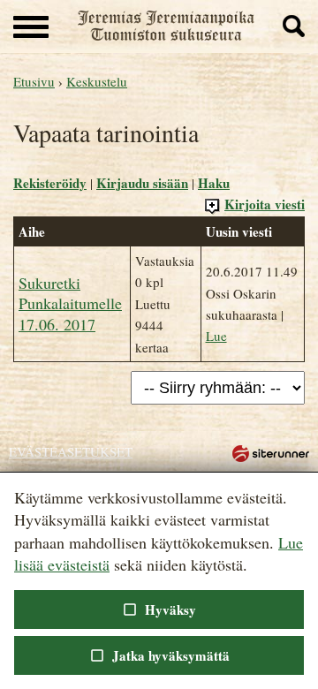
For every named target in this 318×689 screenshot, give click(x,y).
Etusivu (34, 81)
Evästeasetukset (70, 451)
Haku (214, 183)
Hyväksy (159, 609)
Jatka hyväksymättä (158, 655)
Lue (216, 335)
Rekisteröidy (50, 183)
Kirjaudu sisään (142, 183)
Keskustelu (96, 81)
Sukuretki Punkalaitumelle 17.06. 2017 (70, 303)
